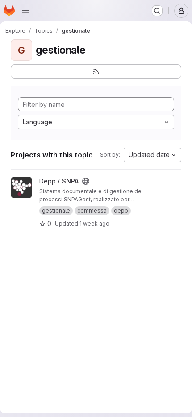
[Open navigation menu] (25, 11)
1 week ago (94, 223)
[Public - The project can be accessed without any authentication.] (85, 181)
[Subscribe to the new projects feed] (96, 71)
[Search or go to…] (157, 10)
